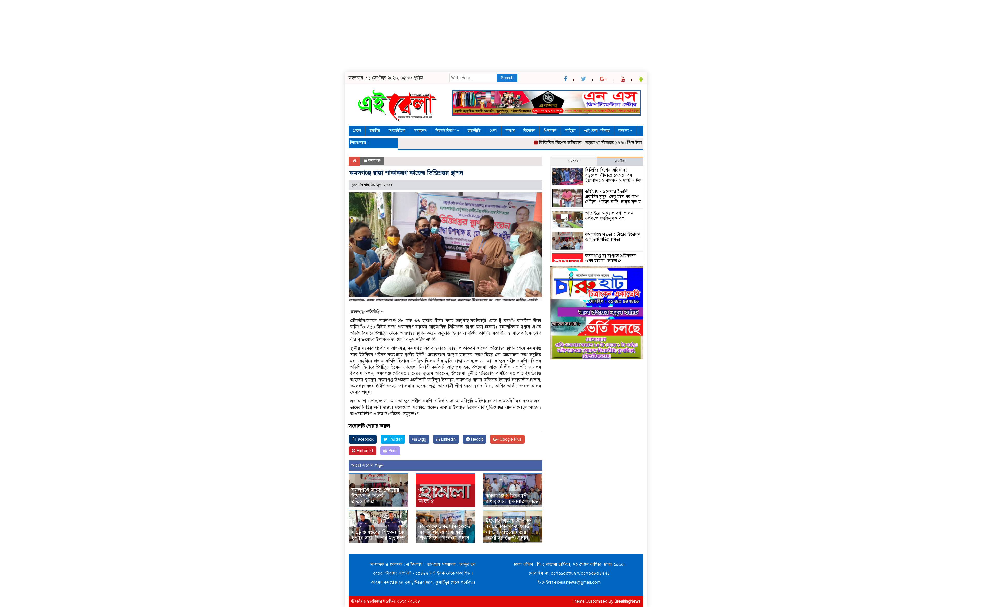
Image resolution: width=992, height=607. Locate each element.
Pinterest (364, 450)
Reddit (476, 439)
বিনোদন (529, 130)
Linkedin (448, 439)
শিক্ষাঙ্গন (550, 130)
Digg (421, 439)
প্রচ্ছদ (357, 130)
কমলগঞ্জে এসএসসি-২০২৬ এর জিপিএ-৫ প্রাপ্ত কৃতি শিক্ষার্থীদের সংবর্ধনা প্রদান (444, 532)
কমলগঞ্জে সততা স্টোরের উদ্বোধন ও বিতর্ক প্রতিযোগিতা (375, 496)
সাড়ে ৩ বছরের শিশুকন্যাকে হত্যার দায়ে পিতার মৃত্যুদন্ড (378, 535)
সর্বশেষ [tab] (573, 161)
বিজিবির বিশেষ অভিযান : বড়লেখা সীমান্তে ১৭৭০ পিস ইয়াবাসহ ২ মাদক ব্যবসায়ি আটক (598, 142)
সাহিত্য (570, 130)
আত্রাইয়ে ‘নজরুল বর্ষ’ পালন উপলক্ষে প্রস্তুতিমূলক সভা (609, 216)
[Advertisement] (155, 36)
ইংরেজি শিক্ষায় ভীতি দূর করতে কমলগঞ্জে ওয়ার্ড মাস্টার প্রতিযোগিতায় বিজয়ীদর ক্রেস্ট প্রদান (509, 529)
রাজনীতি (474, 130)
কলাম (510, 130)
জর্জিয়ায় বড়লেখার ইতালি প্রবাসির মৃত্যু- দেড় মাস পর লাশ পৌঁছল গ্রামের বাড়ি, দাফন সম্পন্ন (613, 197)
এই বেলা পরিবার (597, 130)
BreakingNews (627, 601)
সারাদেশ (420, 130)
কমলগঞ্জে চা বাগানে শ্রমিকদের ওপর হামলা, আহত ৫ (441, 495)
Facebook (364, 439)
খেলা (493, 130)
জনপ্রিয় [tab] (620, 161)
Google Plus (510, 439)
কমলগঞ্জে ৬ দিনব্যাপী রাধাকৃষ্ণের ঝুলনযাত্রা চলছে (512, 499)
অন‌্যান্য (624, 130)
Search (507, 77)
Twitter (395, 439)
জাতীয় (375, 130)
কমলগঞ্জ (374, 160)
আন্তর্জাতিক (397, 130)
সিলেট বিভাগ (446, 130)
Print (392, 450)
